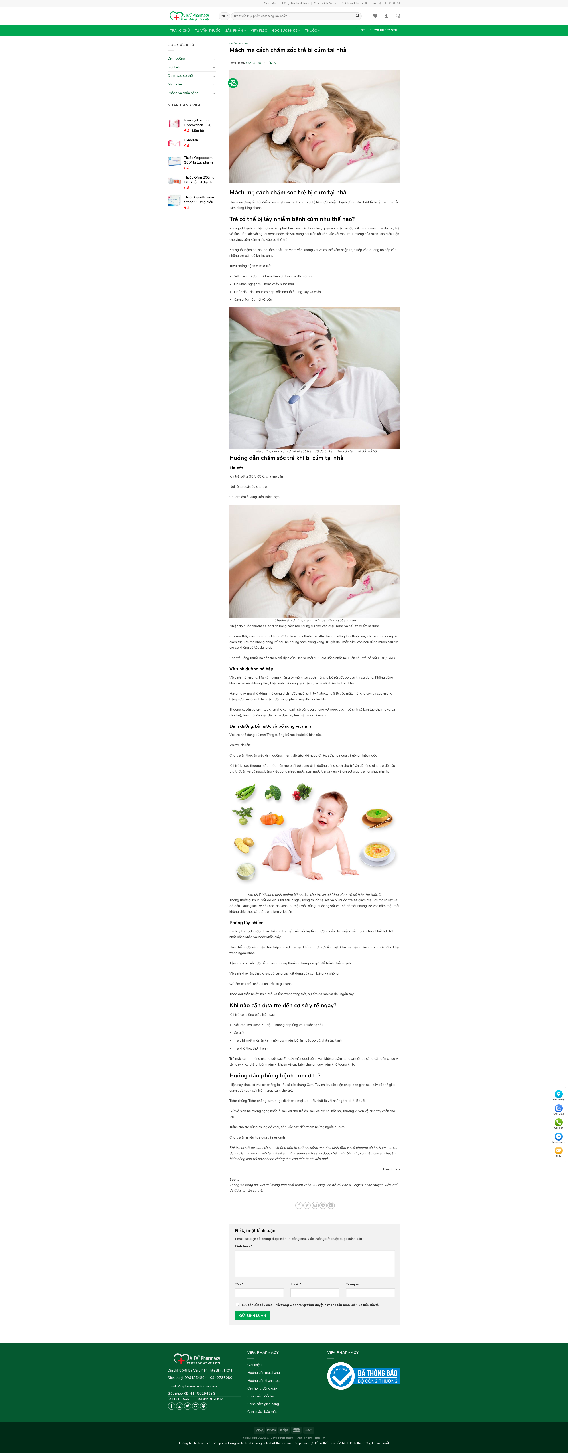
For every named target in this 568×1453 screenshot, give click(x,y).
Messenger (558, 1141)
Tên (239, 1284)
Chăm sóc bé (239, 43)
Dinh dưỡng (176, 58)
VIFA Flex (259, 30)
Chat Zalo (558, 1113)
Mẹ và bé (175, 84)
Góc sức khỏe (284, 30)
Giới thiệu (270, 3)
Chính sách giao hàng (263, 1404)
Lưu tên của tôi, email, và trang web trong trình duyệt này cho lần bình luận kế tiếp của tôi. (311, 1305)
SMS (558, 1156)
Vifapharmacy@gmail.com (197, 1386)
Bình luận (243, 1246)
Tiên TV (271, 63)
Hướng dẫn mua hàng (263, 1372)
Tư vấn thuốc (207, 30)
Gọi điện (558, 1127)
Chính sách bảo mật (354, 3)
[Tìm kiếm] (357, 16)
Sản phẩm (234, 30)
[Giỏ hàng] (397, 16)
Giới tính (174, 67)
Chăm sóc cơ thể (180, 75)
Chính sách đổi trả (325, 3)
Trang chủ (180, 30)
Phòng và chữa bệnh (183, 93)
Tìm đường (559, 1099)
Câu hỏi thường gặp (262, 1388)
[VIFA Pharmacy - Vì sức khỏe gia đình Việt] (190, 16)
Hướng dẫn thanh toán (295, 3)
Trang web (354, 1284)
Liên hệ (376, 3)
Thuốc (311, 30)
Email (295, 1284)
